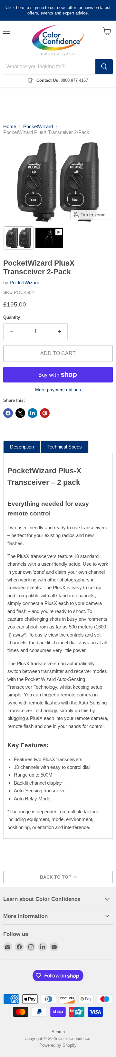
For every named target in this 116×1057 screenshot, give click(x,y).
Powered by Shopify (58, 1045)
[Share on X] (20, 413)
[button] (18, 238)
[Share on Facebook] (8, 413)
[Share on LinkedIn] (32, 413)
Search (58, 1031)
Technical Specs (64, 446)
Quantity (11, 317)
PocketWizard (38, 126)
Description (22, 446)
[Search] (104, 66)
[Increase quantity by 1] (59, 331)
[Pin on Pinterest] (45, 413)
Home (9, 126)
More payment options (58, 389)
